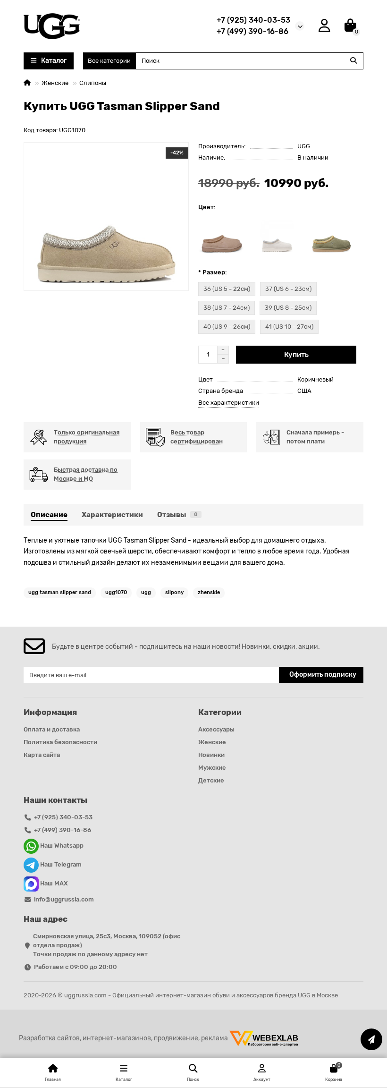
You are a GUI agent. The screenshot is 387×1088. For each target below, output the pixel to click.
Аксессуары (216, 729)
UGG (303, 146)
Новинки (211, 754)
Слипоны (92, 82)
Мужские (212, 767)
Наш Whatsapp (61, 846)
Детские (211, 780)
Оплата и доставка (52, 729)
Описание (49, 514)
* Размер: (212, 272)
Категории (220, 712)
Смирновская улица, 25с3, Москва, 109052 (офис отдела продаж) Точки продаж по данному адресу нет (106, 945)
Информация (50, 712)
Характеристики (112, 514)
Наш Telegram (60, 864)
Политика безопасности (60, 742)
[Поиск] (353, 61)
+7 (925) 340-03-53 (253, 20)
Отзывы (177, 514)
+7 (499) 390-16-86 (252, 31)
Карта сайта (42, 754)
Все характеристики (228, 402)
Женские (55, 82)
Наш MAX (53, 883)
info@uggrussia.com (64, 899)
